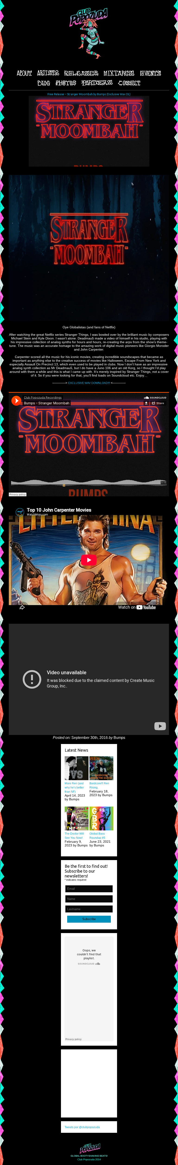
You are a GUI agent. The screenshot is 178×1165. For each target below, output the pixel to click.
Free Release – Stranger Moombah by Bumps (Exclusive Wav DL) (89, 94)
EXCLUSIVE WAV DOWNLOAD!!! (89, 383)
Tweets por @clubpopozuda (82, 1127)
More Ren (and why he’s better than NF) (74, 787)
